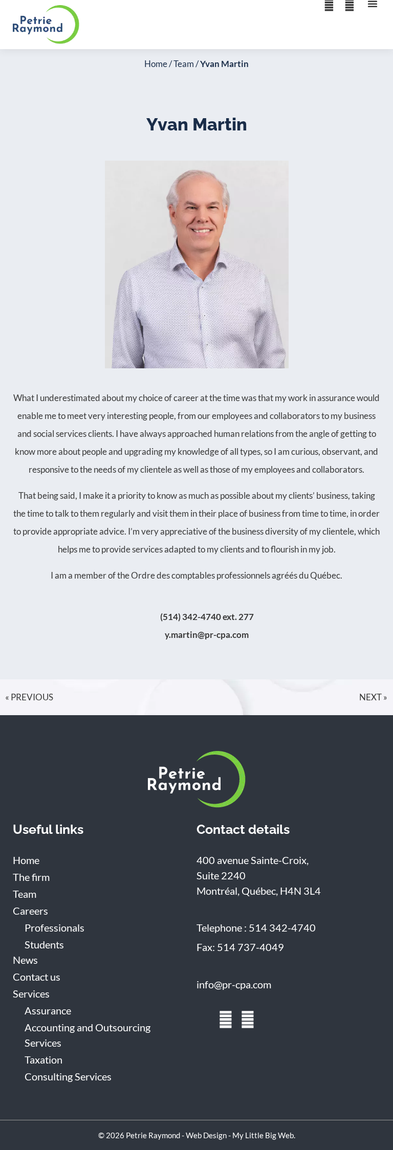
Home (155, 63)
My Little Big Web (263, 1135)
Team (183, 63)
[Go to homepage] (197, 779)
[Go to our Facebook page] (226, 1019)
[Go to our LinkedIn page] (203, 1019)
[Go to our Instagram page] (248, 1019)
